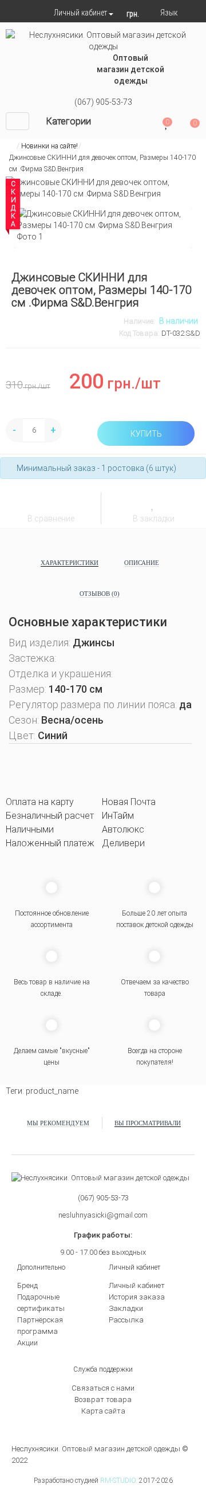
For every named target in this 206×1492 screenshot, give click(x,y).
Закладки (126, 1308)
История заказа (137, 1297)
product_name (52, 1091)
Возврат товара (103, 1399)
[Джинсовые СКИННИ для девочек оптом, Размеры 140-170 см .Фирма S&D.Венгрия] (103, 225)
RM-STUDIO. (118, 1481)
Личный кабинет (137, 1285)
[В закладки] (153, 502)
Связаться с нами (103, 1388)
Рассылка (126, 1320)
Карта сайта (103, 1411)
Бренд (27, 1285)
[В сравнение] (51, 504)
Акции (27, 1342)
